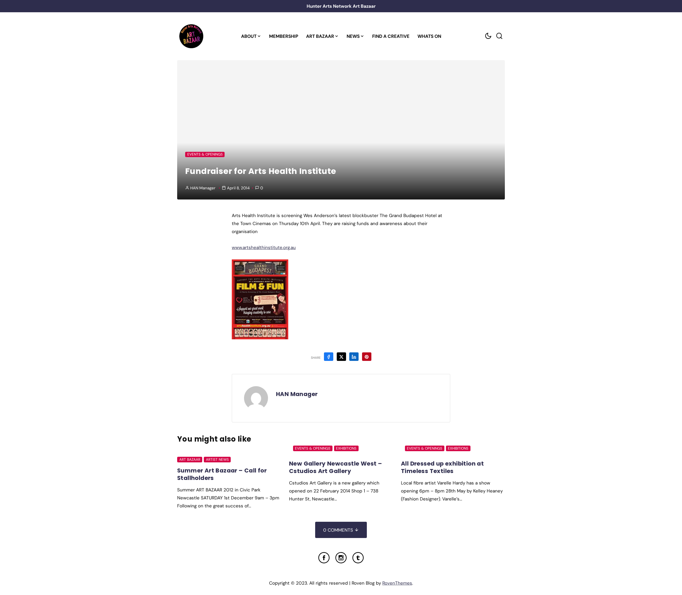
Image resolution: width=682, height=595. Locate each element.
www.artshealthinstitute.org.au (264, 247)
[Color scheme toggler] (488, 36)
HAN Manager (203, 188)
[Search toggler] (499, 36)
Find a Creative (390, 36)
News (353, 36)
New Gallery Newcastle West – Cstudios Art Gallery (335, 467)
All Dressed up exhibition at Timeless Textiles (442, 467)
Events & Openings (205, 154)
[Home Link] (191, 36)
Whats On (429, 36)
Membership (283, 36)
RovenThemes (397, 583)
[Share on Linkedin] (354, 356)
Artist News (217, 459)
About (249, 36)
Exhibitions (346, 448)
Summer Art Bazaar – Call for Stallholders (222, 474)
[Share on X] (341, 356)
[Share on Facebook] (328, 356)
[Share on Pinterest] (366, 356)
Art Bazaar (320, 36)
